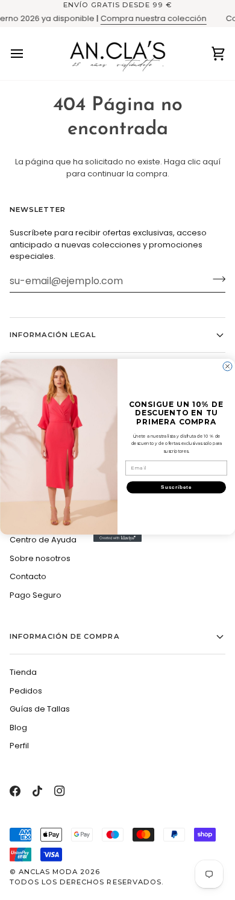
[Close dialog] (227, 366)
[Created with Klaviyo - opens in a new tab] (117, 537)
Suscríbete (176, 487)
